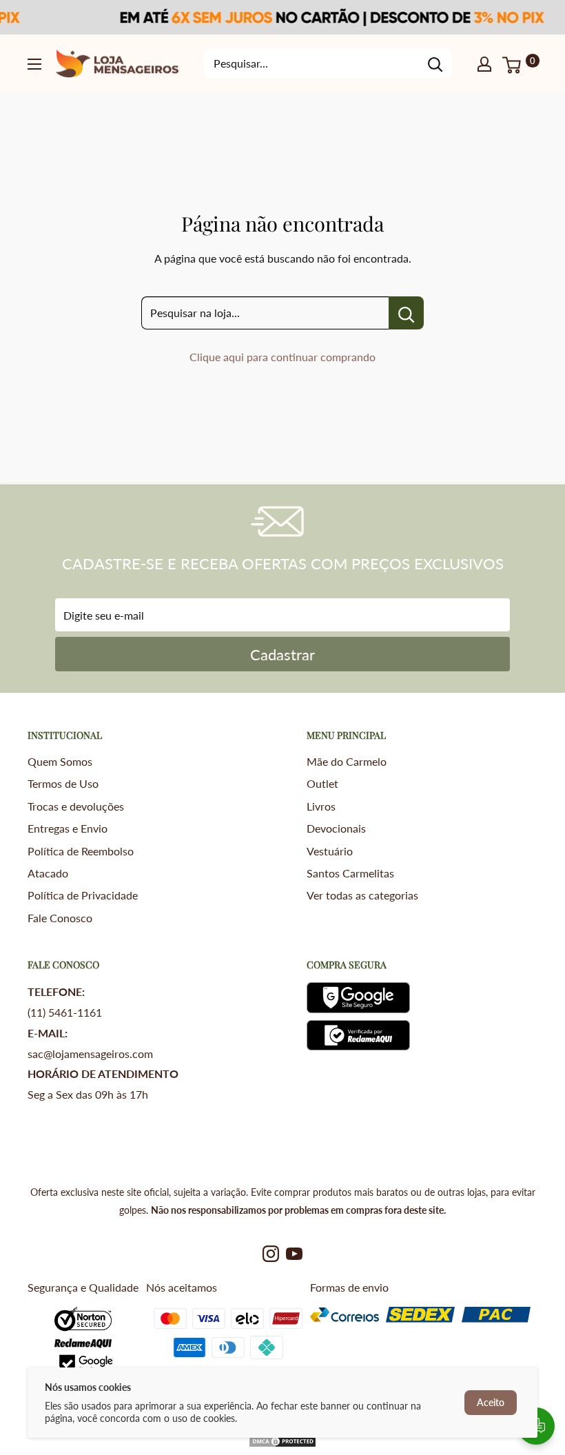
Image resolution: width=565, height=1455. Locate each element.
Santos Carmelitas (350, 872)
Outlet (322, 783)
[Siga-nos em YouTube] (294, 1253)
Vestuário (330, 850)
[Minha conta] (484, 63)
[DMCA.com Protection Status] (282, 1444)
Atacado (48, 872)
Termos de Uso (63, 783)
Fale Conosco (60, 917)
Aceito (490, 1402)
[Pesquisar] (435, 63)
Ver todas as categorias (362, 895)
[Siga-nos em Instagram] (271, 1253)
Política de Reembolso (81, 850)
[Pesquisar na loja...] (406, 312)
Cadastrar (282, 654)
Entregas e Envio (67, 828)
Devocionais (336, 828)
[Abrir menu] (34, 64)
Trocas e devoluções (76, 806)
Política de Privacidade (83, 895)
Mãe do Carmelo (347, 761)
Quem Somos (60, 761)
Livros (321, 806)
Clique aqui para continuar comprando (282, 356)
